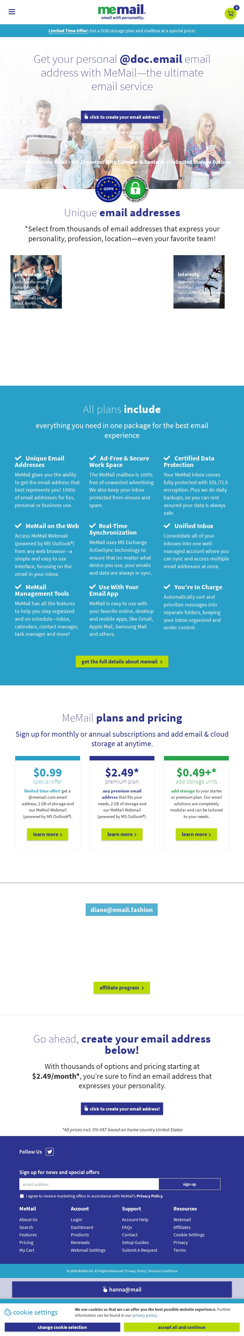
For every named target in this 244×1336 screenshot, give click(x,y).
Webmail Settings (88, 1250)
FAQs (127, 1227)
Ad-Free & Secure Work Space (119, 461)
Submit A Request (139, 1250)
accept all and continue (181, 1327)
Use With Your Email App (114, 590)
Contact (129, 1234)
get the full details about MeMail (120, 661)
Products (80, 1234)
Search (26, 1227)
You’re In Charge (197, 587)
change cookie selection (62, 1327)
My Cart (26, 1250)
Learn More (45, 834)
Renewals (80, 1242)
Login (76, 1219)
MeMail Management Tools (42, 590)
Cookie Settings (189, 1234)
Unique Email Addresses (39, 461)
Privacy (180, 1242)
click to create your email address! (124, 117)
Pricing (26, 1242)
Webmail (182, 1219)
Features (28, 1234)
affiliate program (120, 987)
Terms (179, 1250)
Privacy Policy (135, 1271)
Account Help (135, 1219)
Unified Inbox (192, 526)
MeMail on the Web (51, 526)
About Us (28, 1219)
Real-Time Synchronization (113, 529)
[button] (231, 14)
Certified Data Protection (189, 461)
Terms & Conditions (162, 1271)
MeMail (83, 1271)
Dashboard (82, 1227)
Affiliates (182, 1227)
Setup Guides (135, 1242)
